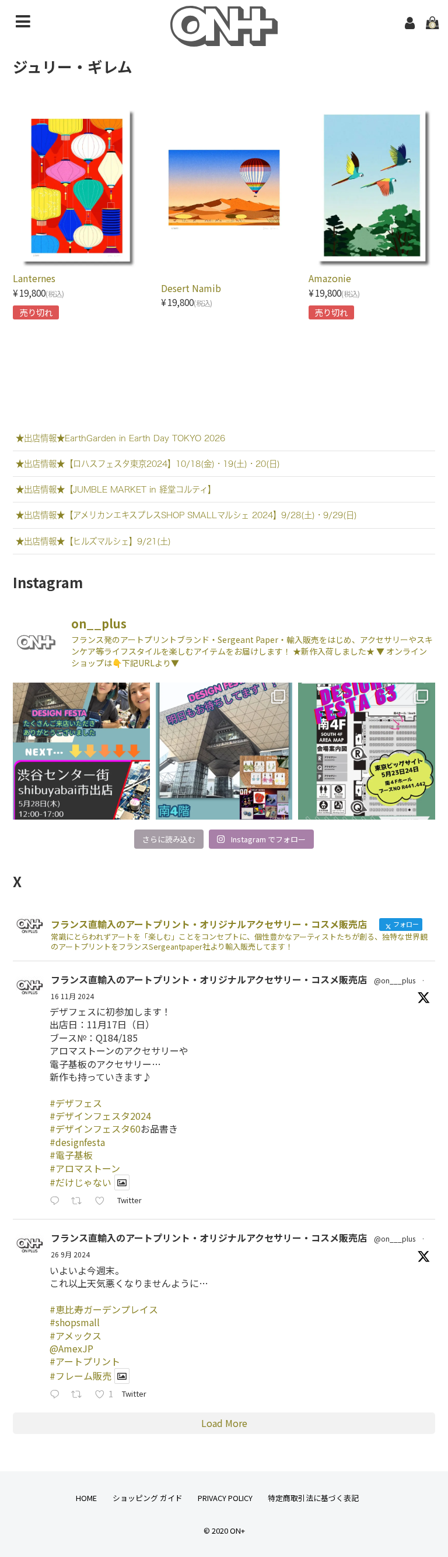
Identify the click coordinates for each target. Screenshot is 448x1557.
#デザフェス (76, 1103)
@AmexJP (71, 1348)
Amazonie (330, 278)
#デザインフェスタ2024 (100, 1116)
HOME (86, 1497)
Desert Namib (191, 288)
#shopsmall (75, 1322)
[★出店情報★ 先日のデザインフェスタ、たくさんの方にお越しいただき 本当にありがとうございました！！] (81, 751)
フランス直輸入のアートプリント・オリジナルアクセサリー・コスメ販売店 (209, 979)
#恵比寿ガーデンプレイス (104, 1309)
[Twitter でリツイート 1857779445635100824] (80, 1201)
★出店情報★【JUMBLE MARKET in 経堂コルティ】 (116, 489)
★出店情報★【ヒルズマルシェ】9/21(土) (93, 541)
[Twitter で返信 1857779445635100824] (57, 1201)
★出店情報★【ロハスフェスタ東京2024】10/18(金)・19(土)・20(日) (148, 463)
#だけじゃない (80, 1182)
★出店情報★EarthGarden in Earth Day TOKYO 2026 (120, 438)
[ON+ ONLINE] (224, 38)
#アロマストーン (85, 1168)
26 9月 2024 (70, 1254)
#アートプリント (85, 1361)
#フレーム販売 (80, 1376)
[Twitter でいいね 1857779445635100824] (103, 1201)
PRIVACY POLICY (225, 1497)
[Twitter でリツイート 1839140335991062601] (80, 1395)
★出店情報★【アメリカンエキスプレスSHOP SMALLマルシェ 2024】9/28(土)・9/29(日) (186, 515)
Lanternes (34, 278)
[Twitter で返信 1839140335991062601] (57, 1395)
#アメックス (76, 1335)
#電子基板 (71, 1155)
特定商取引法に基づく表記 (313, 1497)
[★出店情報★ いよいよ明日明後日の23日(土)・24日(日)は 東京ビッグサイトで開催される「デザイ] (366, 751)
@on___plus (394, 980)
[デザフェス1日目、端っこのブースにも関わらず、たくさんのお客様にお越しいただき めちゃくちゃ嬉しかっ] (224, 751)
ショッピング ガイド (148, 1497)
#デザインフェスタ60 (95, 1129)
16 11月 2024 (72, 996)
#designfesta (77, 1142)
